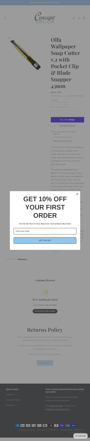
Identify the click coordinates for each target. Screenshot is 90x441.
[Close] (77, 194)
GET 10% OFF (45, 240)
